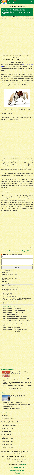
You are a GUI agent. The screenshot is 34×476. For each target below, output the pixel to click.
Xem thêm (17, 331)
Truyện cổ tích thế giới (8, 428)
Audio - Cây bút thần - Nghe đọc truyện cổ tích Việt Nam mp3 (17, 386)
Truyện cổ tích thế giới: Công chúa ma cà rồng (15, 316)
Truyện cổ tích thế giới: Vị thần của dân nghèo (14, 318)
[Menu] (31, 1)
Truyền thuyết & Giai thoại (9, 422)
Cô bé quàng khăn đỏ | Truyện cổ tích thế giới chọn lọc (16, 55)
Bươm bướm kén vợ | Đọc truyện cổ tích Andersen (15, 57)
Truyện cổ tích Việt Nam (18, 6)
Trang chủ (4, 415)
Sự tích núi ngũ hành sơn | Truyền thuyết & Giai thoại (16, 404)
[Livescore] (10, 6)
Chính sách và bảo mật (17, 470)
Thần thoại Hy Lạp (7, 438)
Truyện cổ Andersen (7, 435)
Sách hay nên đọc (7, 447)
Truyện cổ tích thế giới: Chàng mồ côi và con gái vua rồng (16, 324)
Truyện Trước (8, 251)
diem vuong (21, 254)
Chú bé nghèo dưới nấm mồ (10, 314)
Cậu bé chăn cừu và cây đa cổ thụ (11, 327)
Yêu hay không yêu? (8, 406)
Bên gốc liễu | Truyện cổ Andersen (11, 408)
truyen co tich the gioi (12, 254)
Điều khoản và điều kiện (17, 467)
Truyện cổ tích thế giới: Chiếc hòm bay (13, 312)
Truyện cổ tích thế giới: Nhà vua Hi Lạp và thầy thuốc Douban (16, 321)
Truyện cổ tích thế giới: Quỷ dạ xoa (12, 308)
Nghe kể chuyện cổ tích (8, 425)
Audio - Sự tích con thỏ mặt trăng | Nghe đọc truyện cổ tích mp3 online (17, 383)
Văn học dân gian (6, 444)
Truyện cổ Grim (6, 431)
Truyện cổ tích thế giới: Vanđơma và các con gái (15, 329)
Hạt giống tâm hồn (7, 441)
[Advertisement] (17, 37)
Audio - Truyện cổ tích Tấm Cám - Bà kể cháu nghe (16, 388)
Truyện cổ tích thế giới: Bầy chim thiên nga (14, 310)
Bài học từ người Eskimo (17, 395)
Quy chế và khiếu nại (17, 473)
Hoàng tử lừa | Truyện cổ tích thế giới (12, 402)
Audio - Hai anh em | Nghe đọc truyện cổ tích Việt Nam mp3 (17, 379)
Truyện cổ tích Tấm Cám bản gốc (19, 372)
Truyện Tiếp (26, 251)
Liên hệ (23, 464)
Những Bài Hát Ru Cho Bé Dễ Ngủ (11, 59)
